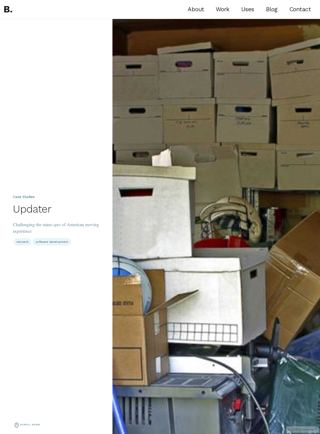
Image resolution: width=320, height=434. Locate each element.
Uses (247, 9)
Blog (272, 9)
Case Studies (24, 197)
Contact (300, 9)
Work (223, 9)
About (196, 9)
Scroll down (30, 424)
